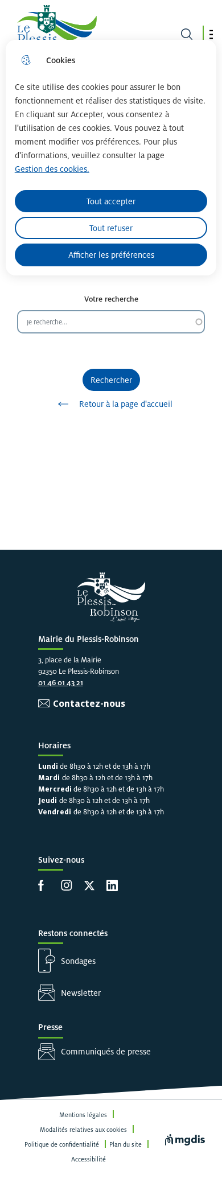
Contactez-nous (89, 704)
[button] (211, 34)
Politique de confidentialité (61, 1144)
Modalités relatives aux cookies (83, 1130)
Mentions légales (83, 1115)
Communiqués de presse (106, 1051)
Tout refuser (111, 228)
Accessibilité (88, 1159)
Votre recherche (111, 299)
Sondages (78, 960)
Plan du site (125, 1144)
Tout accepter (111, 201)
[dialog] (111, 157)
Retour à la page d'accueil (125, 403)
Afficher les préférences (111, 254)
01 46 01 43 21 (60, 682)
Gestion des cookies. (52, 168)
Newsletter (81, 992)
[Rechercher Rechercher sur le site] (187, 34)
